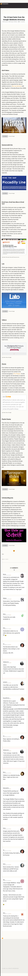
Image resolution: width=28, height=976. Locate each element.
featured (7, 559)
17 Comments (22, 21)
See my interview (16, 86)
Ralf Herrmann (5, 21)
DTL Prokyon (17, 373)
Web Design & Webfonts (13, 21)
